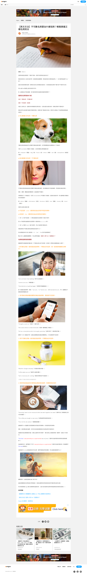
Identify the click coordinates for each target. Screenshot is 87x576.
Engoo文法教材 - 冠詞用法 (25, 501)
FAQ (73, 566)
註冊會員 (83, 1)
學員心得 (59, 566)
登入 (78, 1)
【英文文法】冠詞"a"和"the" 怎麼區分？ (29, 497)
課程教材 (63, 566)
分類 (5, 4)
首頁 (2, 4)
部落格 (22, 20)
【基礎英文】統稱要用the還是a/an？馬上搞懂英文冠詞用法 (34, 494)
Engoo (17, 20)
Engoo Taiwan (25, 32)
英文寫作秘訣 (28, 20)
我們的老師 (69, 566)
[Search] (85, 5)
